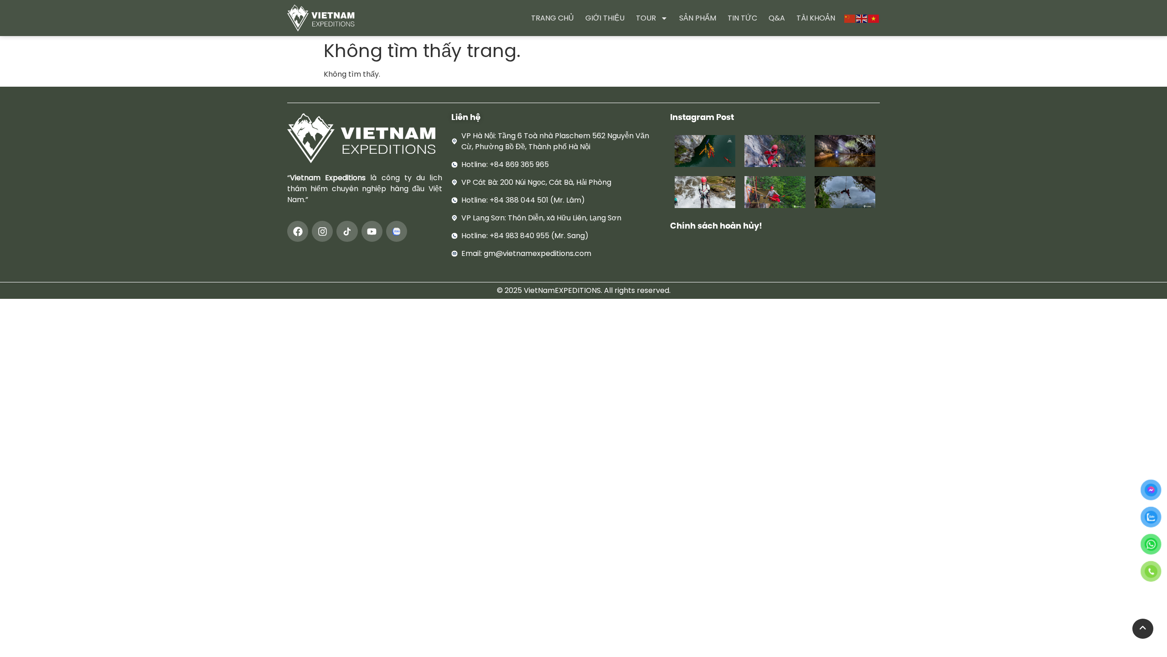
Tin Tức (742, 18)
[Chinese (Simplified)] (850, 18)
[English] (862, 18)
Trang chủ (552, 18)
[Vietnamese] (874, 18)
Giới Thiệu (605, 18)
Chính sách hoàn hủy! (716, 225)
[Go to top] (1142, 629)
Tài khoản (815, 18)
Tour (646, 18)
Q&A (777, 18)
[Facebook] (297, 231)
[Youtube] (371, 231)
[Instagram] (322, 231)
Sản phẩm (697, 18)
